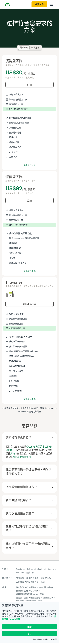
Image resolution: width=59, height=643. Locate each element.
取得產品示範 (29, 304)
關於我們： (7, 578)
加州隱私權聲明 (46, 587)
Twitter (30, 569)
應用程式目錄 (32, 578)
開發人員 (30, 572)
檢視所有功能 (29, 165)
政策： (5, 587)
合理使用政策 (22, 591)
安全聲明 (34, 591)
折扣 (12, 453)
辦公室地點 (46, 578)
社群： (5, 569)
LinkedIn (39, 569)
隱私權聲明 (31, 587)
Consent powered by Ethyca (43, 639)
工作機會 (20, 581)
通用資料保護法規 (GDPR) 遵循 (30, 594)
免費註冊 (39, 4)
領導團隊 (20, 578)
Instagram (49, 569)
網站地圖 (30, 581)
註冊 (29, 84)
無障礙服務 (35, 597)
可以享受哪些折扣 (22, 456)
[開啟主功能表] (51, 4)
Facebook (20, 569)
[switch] (19, 46)
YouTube (20, 572)
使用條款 (20, 587)
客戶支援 (41, 581)
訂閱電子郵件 (22, 597)
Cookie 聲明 (14, 619)
